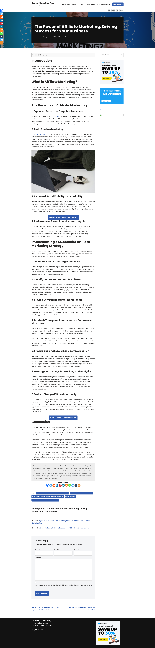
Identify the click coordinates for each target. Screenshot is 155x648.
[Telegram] (72, 485)
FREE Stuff (35, 621)
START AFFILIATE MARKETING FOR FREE (63, 217)
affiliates (55, 116)
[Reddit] (53, 485)
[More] (79, 485)
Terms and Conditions (40, 623)
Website (77, 550)
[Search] (122, 10)
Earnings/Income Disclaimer (42, 625)
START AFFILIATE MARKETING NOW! (63, 418)
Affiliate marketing (38, 134)
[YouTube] (112, 10)
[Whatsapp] (69, 485)
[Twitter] (120, 10)
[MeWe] (63, 485)
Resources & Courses (75, 4)
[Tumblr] (76, 485)
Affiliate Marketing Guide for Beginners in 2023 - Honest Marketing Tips (64, 528)
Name (37, 550)
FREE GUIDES (118, 4)
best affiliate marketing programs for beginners (53, 493)
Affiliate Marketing (91, 4)
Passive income (105, 4)
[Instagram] (114, 10)
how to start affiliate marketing (82, 493)
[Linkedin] (57, 485)
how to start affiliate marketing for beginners (47, 496)
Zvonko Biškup (41, 37)
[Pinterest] (117, 10)
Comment (39, 558)
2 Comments (62, 37)
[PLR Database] (112, 104)
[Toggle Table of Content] (91, 55)
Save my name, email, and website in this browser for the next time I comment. (63, 585)
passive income (70, 496)
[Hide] (0, 46)
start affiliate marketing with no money (45, 500)
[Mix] (66, 485)
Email (56, 550)
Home (64, 4)
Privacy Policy (46, 621)
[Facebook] (109, 10)
